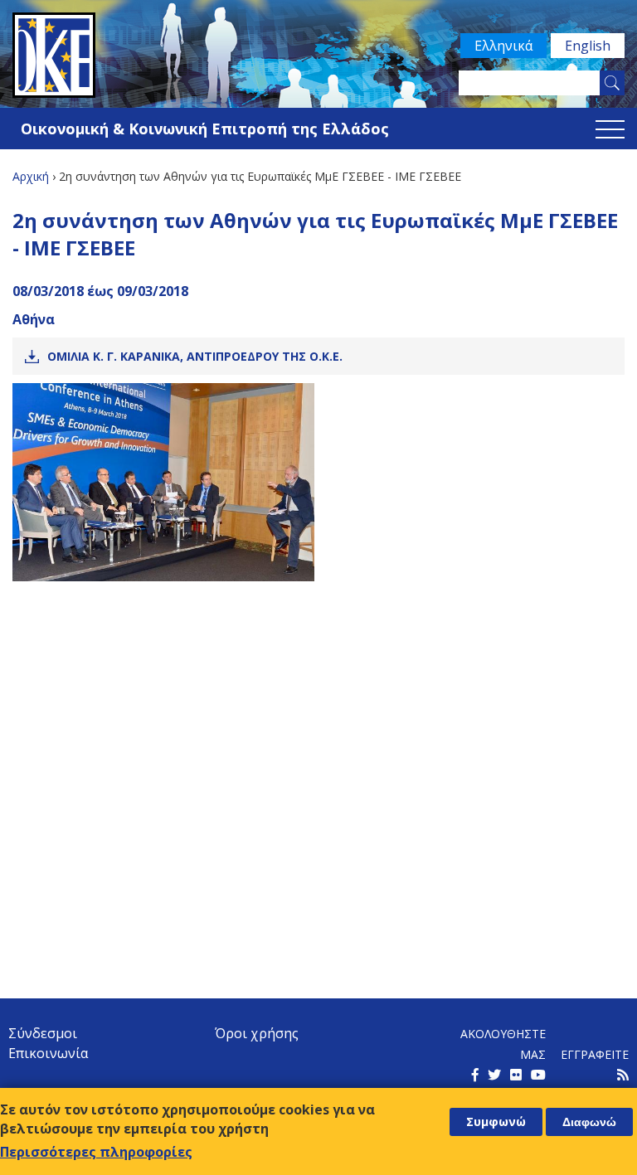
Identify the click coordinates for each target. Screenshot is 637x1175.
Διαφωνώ (589, 1122)
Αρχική (30, 176)
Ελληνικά (503, 45)
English (587, 45)
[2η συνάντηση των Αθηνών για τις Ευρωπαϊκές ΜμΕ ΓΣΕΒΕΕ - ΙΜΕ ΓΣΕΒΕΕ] (163, 482)
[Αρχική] (318, 55)
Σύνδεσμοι (42, 1033)
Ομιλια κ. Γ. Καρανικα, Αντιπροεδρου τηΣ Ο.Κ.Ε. (195, 356)
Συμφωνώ (496, 1121)
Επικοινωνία (48, 1053)
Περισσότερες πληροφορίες (96, 1152)
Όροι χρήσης (257, 1033)
